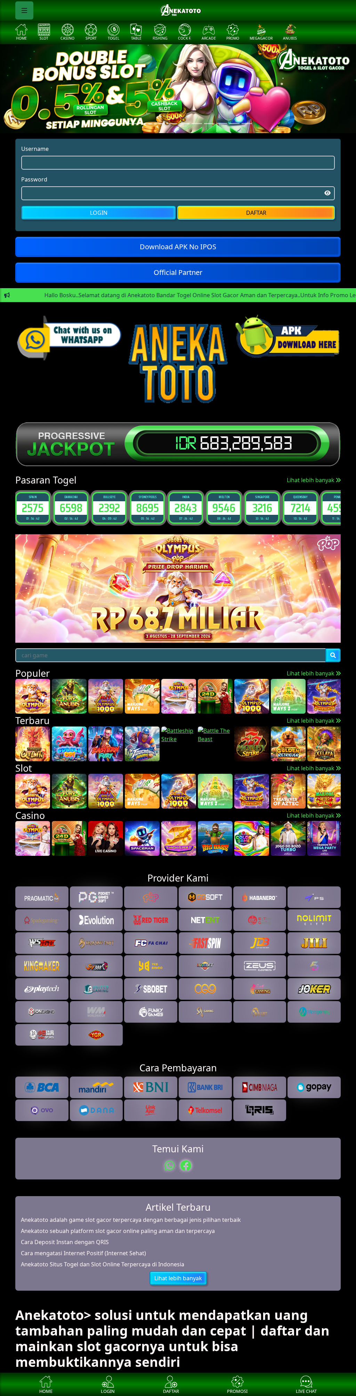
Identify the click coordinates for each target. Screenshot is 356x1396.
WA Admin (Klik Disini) (178, 772)
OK (178, 791)
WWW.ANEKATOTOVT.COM (178, 736)
